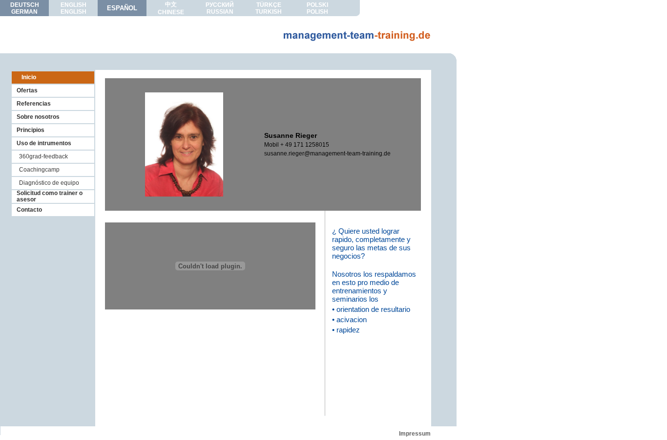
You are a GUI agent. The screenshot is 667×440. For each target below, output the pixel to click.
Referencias (34, 103)
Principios (30, 130)
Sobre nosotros (38, 116)
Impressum (415, 433)
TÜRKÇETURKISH (268, 8)
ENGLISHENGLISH (73, 8)
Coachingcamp (39, 169)
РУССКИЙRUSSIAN (220, 8)
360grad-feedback (43, 156)
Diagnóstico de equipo (49, 182)
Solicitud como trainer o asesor (50, 196)
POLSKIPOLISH (317, 8)
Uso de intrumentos (44, 143)
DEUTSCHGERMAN (24, 8)
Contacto (29, 209)
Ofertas (27, 90)
